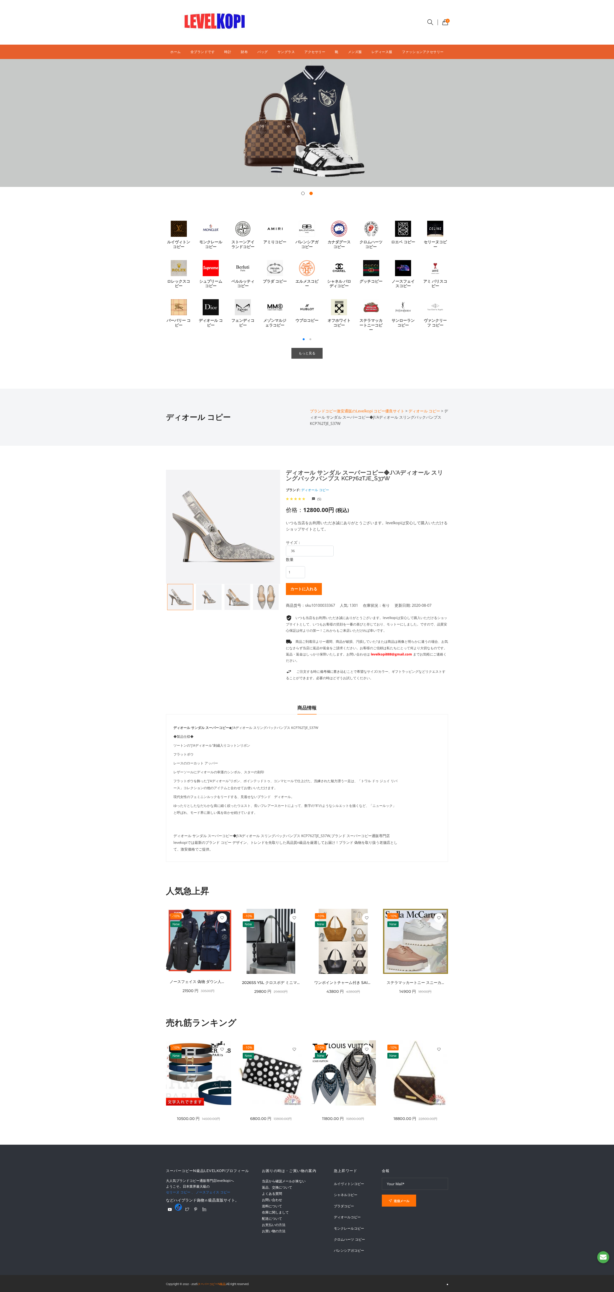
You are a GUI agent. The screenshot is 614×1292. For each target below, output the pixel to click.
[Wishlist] (222, 918)
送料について (272, 1206)
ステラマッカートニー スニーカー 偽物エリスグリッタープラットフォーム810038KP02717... (416, 982)
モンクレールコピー (349, 1228)
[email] (603, 1257)
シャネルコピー (345, 1195)
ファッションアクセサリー (423, 51)
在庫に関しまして (275, 1212)
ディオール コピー (315, 490)
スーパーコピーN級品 (212, 1284)
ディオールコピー (347, 1217)
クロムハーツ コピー (349, 1239)
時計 (227, 51)
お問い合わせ (272, 1199)
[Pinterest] (196, 1209)
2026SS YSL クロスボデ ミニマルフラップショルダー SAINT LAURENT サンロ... (271, 982)
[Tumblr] (178, 1207)
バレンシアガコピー (349, 1250)
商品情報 (307, 708)
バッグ (262, 51)
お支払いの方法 (273, 1224)
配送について (272, 1218)
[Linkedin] (204, 1209)
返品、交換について (277, 1187)
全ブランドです (202, 51)
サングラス (286, 51)
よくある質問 (272, 1193)
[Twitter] (187, 1209)
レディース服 (382, 51)
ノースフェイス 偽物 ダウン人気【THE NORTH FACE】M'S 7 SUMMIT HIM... (199, 981)
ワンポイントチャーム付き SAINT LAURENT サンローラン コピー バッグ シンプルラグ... (343, 982)
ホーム (175, 51)
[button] (303, 193)
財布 (244, 51)
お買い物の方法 (273, 1231)
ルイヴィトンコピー (349, 1184)
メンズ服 (355, 51)
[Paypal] (170, 1209)
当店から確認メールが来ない (284, 1181)
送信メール (401, 1201)
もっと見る (307, 353)
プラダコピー (344, 1206)
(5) (318, 499)
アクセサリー (314, 51)
